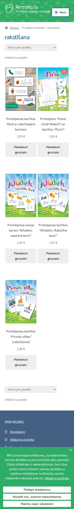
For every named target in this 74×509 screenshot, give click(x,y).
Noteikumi (17, 432)
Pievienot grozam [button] (21, 149)
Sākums (14, 28)
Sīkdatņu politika (22, 439)
